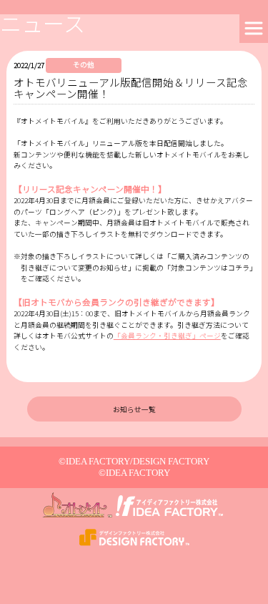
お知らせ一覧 (134, 409)
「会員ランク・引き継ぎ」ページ (167, 336)
